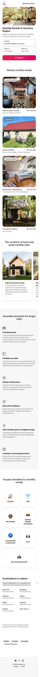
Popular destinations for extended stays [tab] (17, 583)
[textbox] (10, 51)
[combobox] (19, 43)
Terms (22, 666)
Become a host (29, 3)
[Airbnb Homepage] (4, 3)
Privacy (16, 666)
